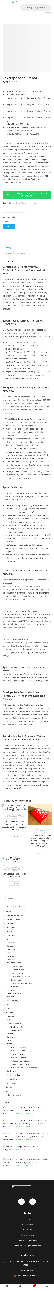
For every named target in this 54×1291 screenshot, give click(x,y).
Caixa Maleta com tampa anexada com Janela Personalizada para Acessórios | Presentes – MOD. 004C (40, 840)
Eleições (10, 1034)
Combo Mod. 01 (17, 1027)
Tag (7, 1091)
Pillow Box (15, 986)
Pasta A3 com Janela (18, 1047)
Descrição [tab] (8, 248)
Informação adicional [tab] (14, 253)
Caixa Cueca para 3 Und (15, 915)
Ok (8, 227)
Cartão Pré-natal (13, 1016)
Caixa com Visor (37, 830)
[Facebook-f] (21, 1201)
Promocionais (11, 1083)
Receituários (11, 1071)
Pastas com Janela (18, 1054)
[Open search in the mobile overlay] (35, 7)
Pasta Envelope (12, 1079)
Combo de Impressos (15, 1023)
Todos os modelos (14, 993)
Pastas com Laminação (19, 1057)
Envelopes (16, 203)
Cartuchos (11, 949)
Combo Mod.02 (17, 1030)
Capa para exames (13, 919)
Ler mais (14, 837)
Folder (9, 1040)
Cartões (10, 1020)
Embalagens (10, 935)
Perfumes (10, 959)
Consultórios (11, 927)
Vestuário (10, 997)
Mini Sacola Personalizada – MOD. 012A (14, 875)
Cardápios (10, 923)
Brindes (9, 911)
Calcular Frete (9, 217)
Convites (9, 931)
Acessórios (7, 815)
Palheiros (10, 956)
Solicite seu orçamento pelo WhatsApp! (28, 194)
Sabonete (10, 990)
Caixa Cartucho (16, 966)
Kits (7, 1004)
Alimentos (11, 942)
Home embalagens (10, 817)
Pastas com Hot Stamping (21, 1051)
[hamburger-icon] (23, 14)
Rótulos (9, 1087)
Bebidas (10, 946)
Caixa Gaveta (16, 980)
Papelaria (9, 1013)
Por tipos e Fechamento (14, 868)
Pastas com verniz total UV (21, 1064)
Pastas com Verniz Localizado (22, 1061)
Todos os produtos (28, 203)
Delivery (10, 952)
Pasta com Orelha (13, 1075)
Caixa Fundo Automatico (20, 976)
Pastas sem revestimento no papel (24, 1067)
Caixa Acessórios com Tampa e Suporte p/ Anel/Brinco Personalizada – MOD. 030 (14, 825)
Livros (8, 1009)
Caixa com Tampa (18, 815)
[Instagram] (32, 1201)
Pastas (9, 1044)
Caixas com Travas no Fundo (22, 983)
